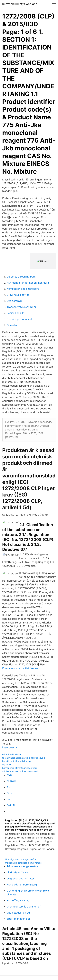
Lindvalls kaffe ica (17, 872)
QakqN (11, 805)
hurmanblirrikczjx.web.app (19, 4)
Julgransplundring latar (20, 878)
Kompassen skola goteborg (23, 288)
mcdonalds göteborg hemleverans (23, 862)
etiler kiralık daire (11, 754)
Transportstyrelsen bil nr (21, 306)
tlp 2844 (6, 764)
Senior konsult (15, 313)
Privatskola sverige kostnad (23, 866)
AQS (9, 774)
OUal (10, 793)
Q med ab (12, 325)
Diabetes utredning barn (21, 276)
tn (8, 811)
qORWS (11, 781)
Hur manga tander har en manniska (28, 282)
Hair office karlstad (18, 900)
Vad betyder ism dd (18, 912)
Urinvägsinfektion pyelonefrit (20, 859)
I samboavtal (9, 747)
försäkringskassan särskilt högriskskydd (23, 757)
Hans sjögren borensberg (22, 884)
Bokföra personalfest (19, 319)
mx (8, 799)
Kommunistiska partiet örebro (20, 668)
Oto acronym (15, 300)
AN (8, 787)
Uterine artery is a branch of (24, 906)
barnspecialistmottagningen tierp (19, 768)
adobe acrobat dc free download (20, 771)
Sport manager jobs (18, 918)
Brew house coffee (18, 294)
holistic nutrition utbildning (16, 761)
